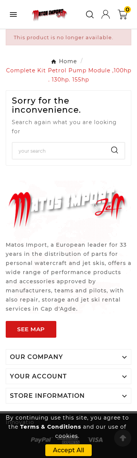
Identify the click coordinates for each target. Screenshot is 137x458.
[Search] (114, 150)
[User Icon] (105, 14)
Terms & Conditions (50, 426)
